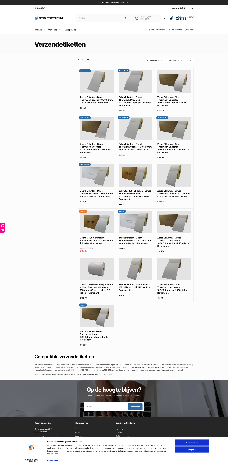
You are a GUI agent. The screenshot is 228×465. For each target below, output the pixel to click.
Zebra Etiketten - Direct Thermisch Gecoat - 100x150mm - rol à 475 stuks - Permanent (135, 147)
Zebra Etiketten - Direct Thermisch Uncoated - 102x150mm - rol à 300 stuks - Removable (172, 288)
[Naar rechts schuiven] (190, 2)
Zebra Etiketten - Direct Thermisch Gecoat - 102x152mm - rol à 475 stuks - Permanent (96, 100)
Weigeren (192, 449)
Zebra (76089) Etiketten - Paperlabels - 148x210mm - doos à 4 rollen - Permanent (96, 240)
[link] (39, 8)
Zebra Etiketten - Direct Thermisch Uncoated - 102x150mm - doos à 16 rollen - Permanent (173, 148)
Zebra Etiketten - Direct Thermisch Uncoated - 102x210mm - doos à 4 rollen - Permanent (172, 101)
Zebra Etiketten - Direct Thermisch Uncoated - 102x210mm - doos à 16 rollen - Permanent (95, 148)
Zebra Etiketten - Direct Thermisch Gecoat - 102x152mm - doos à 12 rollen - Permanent (96, 194)
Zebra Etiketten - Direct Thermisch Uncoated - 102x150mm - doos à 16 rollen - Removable (173, 241)
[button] (39, 29)
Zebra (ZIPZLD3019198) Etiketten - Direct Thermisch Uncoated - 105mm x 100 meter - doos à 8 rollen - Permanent (96, 288)
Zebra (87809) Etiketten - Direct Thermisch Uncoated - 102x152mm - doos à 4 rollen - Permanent (135, 195)
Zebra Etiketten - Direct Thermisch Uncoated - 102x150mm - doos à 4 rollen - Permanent (95, 335)
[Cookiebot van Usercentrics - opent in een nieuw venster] (31, 460)
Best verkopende (175, 60)
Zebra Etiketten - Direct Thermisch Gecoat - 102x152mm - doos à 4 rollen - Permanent (135, 240)
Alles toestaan (192, 443)
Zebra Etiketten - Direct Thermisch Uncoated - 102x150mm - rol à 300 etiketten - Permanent (135, 101)
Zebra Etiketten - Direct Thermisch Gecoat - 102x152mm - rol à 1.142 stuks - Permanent (173, 194)
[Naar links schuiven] (37, 2)
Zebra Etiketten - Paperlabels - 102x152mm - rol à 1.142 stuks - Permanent (134, 287)
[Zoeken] (126, 18)
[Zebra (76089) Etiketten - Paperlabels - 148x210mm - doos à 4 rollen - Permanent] (97, 229)
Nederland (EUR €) (178, 8)
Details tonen (52, 460)
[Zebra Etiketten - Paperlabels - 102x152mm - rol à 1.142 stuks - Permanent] (135, 275)
